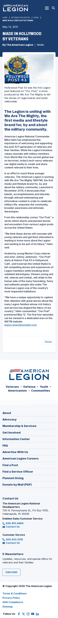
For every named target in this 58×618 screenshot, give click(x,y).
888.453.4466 (15, 523)
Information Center (20, 18)
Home (4, 18)
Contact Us (13, 526)
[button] (47, 8)
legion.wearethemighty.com (20, 324)
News (36, 18)
